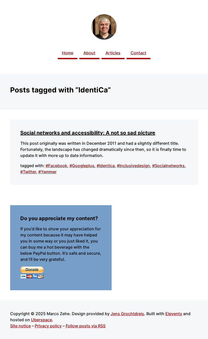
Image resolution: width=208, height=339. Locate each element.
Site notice (20, 325)
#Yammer (47, 171)
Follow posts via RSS (86, 325)
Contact (138, 52)
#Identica (106, 165)
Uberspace (41, 319)
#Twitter (28, 171)
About (89, 52)
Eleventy (173, 313)
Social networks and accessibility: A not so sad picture (87, 133)
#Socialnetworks (168, 165)
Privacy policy (48, 325)
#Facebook (56, 165)
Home (67, 52)
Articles (113, 52)
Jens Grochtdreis (127, 313)
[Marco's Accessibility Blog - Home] (104, 27)
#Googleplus (82, 165)
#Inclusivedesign (133, 165)
